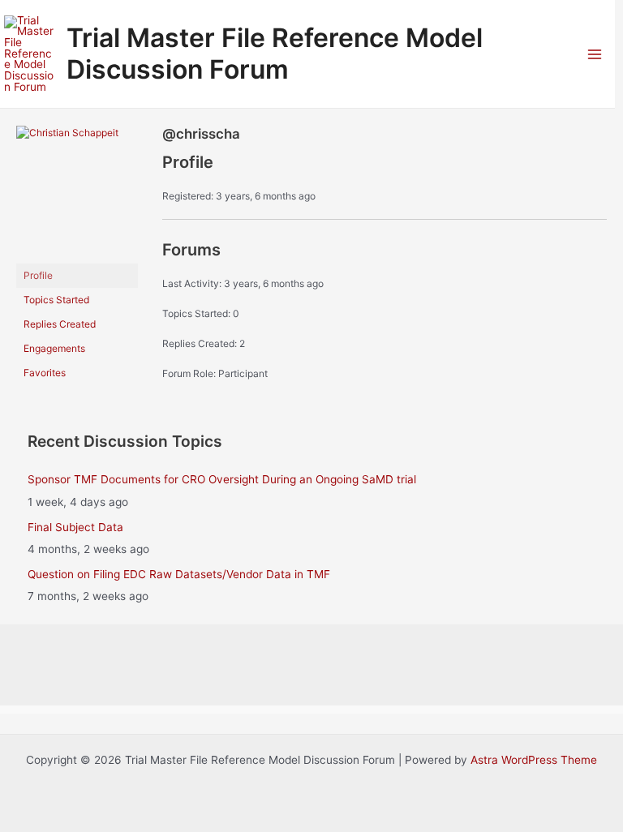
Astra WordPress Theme (533, 759)
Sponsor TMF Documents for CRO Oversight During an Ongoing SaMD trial (222, 479)
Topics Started (56, 300)
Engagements (54, 348)
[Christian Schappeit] (77, 193)
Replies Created (60, 324)
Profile (38, 275)
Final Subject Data (75, 527)
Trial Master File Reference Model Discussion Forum (275, 53)
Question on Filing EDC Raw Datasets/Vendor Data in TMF (179, 574)
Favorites (45, 373)
